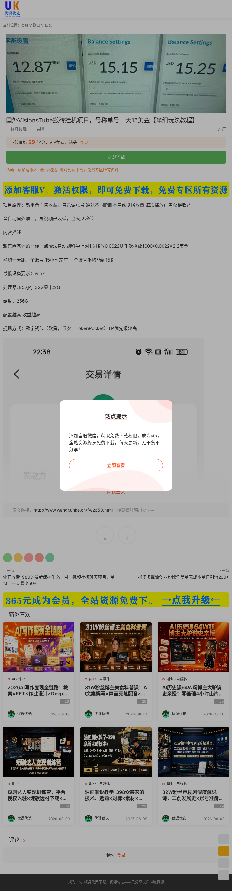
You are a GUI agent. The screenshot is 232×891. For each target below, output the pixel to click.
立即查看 (116, 465)
